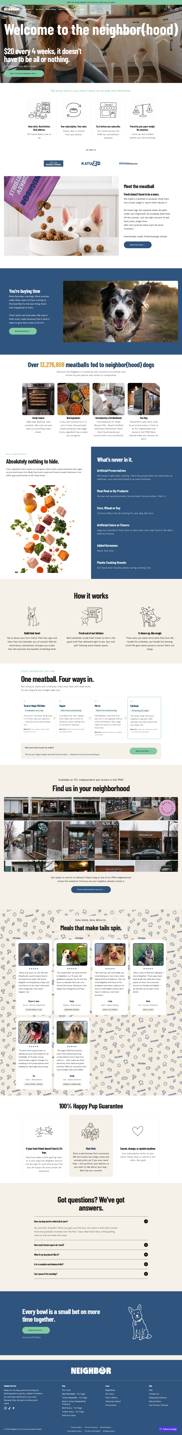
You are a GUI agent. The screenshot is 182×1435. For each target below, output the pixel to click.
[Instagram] (5, 1408)
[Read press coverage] (54, 163)
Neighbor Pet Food (18, 1429)
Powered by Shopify (34, 1429)
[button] (165, 9)
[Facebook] (13, 1408)
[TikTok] (9, 1408)
